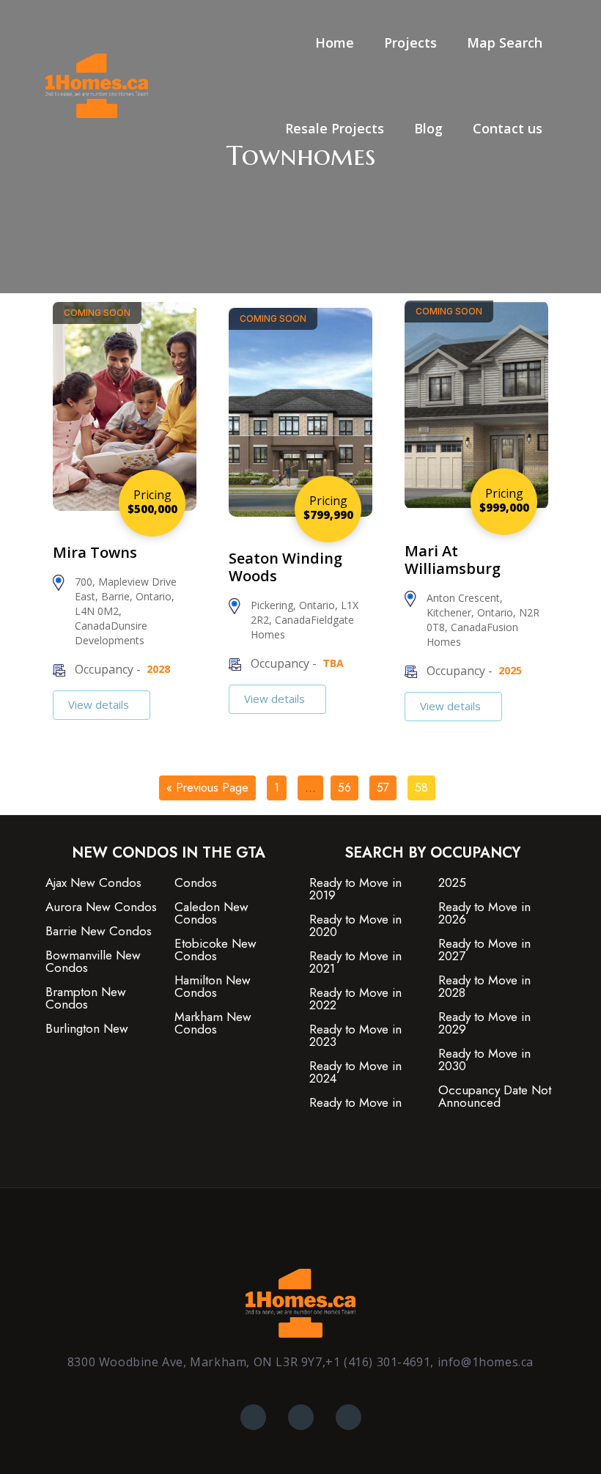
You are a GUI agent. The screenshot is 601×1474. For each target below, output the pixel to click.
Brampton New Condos (85, 998)
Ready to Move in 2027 (484, 949)
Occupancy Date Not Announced (494, 1096)
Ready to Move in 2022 (355, 999)
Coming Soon (97, 312)
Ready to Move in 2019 (355, 889)
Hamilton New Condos (212, 986)
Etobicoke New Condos (215, 949)
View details (100, 704)
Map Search (504, 42)
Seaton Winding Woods (285, 567)
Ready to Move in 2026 (484, 913)
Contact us (507, 128)
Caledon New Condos (211, 913)
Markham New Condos (212, 1023)
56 (344, 787)
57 (383, 787)
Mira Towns (95, 552)
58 (421, 787)
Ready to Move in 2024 (355, 1072)
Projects (410, 42)
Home (334, 42)
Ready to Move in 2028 (484, 986)
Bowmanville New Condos (93, 961)
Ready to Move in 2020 (355, 925)
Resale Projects (334, 128)
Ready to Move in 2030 (484, 1059)
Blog (428, 128)
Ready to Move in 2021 (355, 962)
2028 (158, 669)
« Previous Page (207, 787)
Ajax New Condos (93, 883)
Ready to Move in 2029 (484, 1023)
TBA (333, 663)
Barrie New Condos (98, 931)
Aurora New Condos (101, 907)
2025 (510, 670)
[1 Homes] (96, 84)
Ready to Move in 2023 (355, 1035)
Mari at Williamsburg (453, 559)
